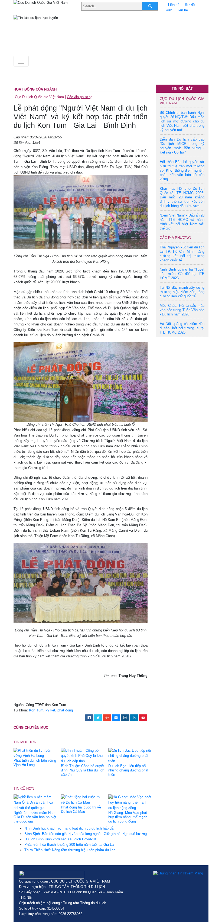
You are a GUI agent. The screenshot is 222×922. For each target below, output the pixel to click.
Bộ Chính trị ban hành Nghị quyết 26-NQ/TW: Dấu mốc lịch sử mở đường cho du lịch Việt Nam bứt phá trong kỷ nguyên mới (182, 121)
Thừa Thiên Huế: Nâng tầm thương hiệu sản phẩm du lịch (69, 850)
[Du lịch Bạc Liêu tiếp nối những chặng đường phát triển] (130, 756)
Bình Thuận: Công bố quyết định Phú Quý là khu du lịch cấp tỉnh (82, 770)
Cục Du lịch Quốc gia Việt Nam (39, 97)
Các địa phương (79, 97)
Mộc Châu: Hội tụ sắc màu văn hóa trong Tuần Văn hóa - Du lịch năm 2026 (182, 310)
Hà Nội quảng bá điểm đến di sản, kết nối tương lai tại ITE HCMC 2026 (182, 328)
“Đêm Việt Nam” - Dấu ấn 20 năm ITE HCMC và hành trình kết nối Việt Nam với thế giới (182, 221)
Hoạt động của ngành (35, 89)
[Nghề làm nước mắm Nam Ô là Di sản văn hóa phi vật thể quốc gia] (35, 802)
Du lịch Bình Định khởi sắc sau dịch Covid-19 (60, 839)
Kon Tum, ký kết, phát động (51, 710)
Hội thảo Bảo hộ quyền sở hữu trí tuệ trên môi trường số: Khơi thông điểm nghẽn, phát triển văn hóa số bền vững (182, 170)
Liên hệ (182, 10)
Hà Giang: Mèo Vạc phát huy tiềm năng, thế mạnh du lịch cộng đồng (127, 817)
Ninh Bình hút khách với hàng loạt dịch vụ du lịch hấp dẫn (69, 828)
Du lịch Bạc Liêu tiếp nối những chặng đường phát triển (128, 770)
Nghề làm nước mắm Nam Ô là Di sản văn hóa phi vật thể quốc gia (35, 817)
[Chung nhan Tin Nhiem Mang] (178, 873)
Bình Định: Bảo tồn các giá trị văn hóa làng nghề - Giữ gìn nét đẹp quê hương (85, 834)
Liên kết (174, 5)
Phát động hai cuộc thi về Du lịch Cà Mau (81, 809)
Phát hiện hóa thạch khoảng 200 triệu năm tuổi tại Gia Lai (69, 845)
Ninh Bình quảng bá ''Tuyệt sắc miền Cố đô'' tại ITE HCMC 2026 (182, 273)
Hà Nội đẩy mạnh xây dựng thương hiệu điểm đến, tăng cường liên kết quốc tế (182, 291)
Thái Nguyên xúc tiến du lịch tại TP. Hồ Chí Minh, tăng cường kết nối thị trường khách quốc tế (182, 253)
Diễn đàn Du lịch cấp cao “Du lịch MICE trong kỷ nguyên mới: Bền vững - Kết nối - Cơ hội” (182, 145)
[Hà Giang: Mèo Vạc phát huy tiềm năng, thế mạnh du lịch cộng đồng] (130, 802)
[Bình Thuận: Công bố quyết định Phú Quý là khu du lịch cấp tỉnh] (82, 756)
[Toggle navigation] (21, 61)
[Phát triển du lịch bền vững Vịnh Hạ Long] (35, 753)
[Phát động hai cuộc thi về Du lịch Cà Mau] (82, 799)
